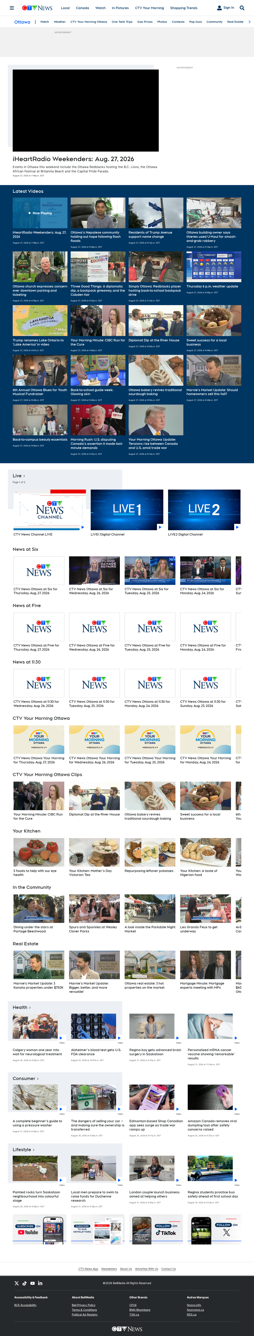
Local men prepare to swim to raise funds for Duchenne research (94, 1196)
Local (65, 8)
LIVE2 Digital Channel (185, 534)
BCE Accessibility (25, 1305)
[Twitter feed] (16, 1283)
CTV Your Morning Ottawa (88, 21)
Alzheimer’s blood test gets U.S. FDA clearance (96, 1052)
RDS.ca (191, 1314)
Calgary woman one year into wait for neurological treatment (37, 1052)
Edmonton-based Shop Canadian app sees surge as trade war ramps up (156, 1125)
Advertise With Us (146, 1268)
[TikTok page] (24, 1283)
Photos (162, 21)
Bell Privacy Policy (83, 1305)
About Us (126, 1268)
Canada (82, 8)
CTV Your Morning (149, 8)
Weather (60, 21)
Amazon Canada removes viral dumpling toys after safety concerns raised (212, 1125)
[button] (40, 223)
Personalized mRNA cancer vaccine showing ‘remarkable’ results (211, 1054)
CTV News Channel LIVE (33, 534)
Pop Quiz (195, 21)
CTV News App (88, 1268)
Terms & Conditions (84, 1309)
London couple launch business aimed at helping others (154, 1194)
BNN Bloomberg (139, 1309)
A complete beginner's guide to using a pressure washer (37, 1123)
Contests (178, 21)
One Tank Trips (122, 21)
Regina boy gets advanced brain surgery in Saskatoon (155, 1052)
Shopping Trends (183, 8)
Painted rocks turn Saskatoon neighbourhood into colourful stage (36, 1196)
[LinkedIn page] (40, 1283)
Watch (100, 8)
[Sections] (12, 8)
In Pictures (120, 8)
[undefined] (38, 576)
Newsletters (109, 1268)
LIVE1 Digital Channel (107, 534)
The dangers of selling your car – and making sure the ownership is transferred (97, 1125)
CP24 (133, 1305)
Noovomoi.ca (195, 1309)
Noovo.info (194, 1305)
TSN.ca (134, 1314)
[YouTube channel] (32, 1283)
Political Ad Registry (85, 1314)
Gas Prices (145, 21)
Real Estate (235, 21)
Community (214, 21)
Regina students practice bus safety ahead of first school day (213, 1194)
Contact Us (168, 1268)
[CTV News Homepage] (37, 8)
